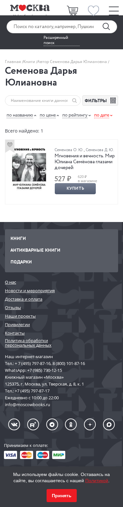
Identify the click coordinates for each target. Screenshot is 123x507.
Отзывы (13, 307)
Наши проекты (20, 316)
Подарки (21, 261)
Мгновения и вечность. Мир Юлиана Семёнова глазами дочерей (84, 161)
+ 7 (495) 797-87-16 (33, 363)
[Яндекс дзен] (90, 424)
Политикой (96, 480)
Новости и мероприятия (30, 290)
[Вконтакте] (14, 424)
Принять (62, 495)
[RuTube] (33, 424)
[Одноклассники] (71, 424)
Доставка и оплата (23, 299)
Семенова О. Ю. (69, 150)
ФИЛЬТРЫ (96, 100)
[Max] (109, 424)
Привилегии (17, 324)
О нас (10, 282)
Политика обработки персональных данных (28, 343)
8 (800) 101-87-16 (68, 363)
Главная (13, 61)
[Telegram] (52, 424)
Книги (29, 61)
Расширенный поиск (56, 40)
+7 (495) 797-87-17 (32, 391)
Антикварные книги (35, 250)
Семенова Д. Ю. (100, 150)
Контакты (15, 333)
